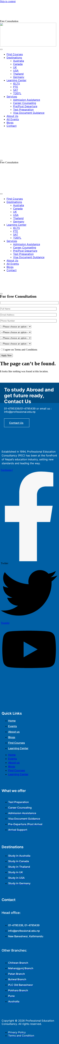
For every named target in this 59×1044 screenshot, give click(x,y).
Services (12, 96)
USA (16, 70)
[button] (9, 21)
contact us (16, 422)
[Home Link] (29, 156)
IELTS (16, 83)
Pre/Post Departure (25, 106)
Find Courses (15, 54)
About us (14, 731)
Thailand (18, 73)
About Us (12, 116)
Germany (18, 77)
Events (12, 726)
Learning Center (16, 80)
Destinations (14, 57)
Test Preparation (23, 109)
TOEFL (17, 93)
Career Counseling (24, 103)
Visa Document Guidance (28, 112)
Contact (12, 125)
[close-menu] (1, 160)
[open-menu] (1, 49)
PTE (15, 86)
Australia (18, 60)
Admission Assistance (26, 99)
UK (15, 67)
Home (12, 720)
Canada (18, 64)
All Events (13, 119)
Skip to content (8, 1)
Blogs (10, 122)
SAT (15, 90)
